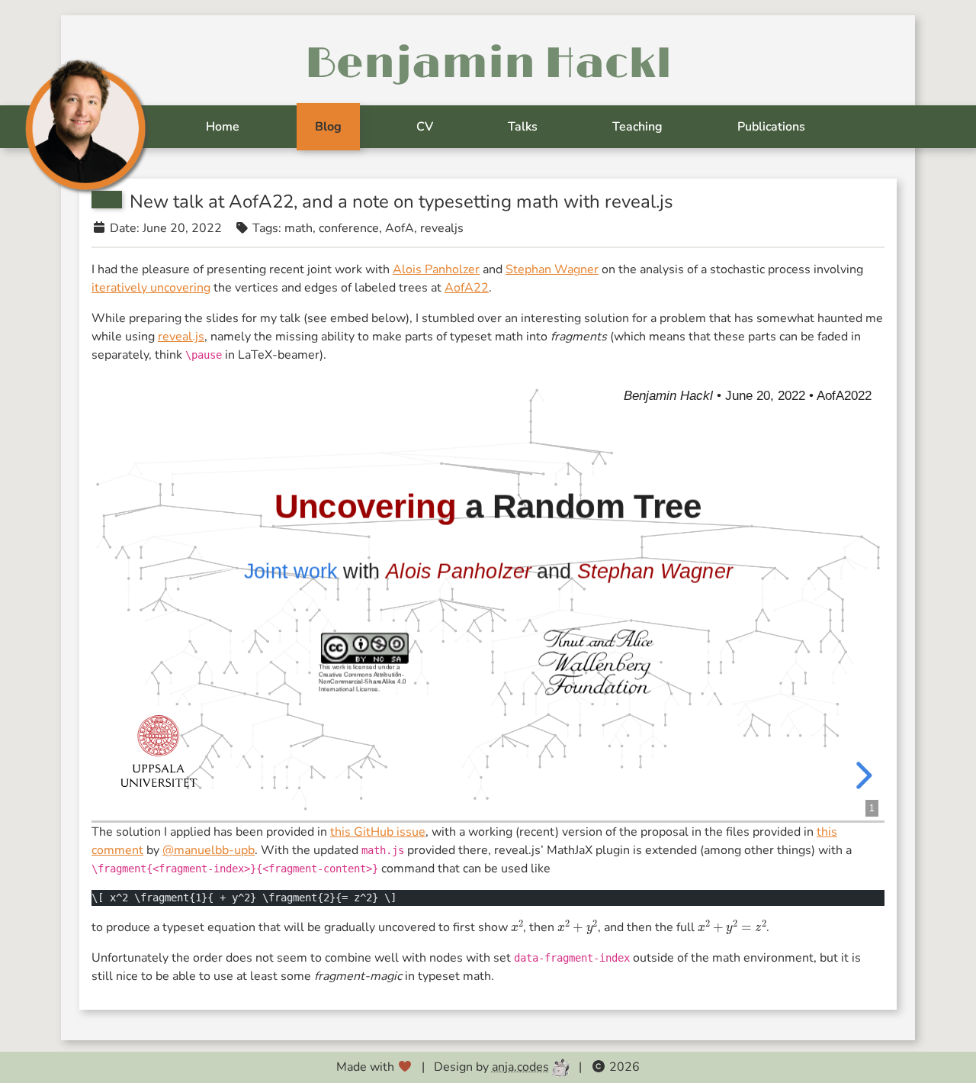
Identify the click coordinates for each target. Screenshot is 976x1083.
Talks (523, 126)
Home (222, 126)
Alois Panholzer (436, 269)
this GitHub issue (377, 832)
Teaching (637, 126)
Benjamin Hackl (488, 64)
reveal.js (181, 336)
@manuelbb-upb (208, 850)
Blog (328, 126)
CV (424, 126)
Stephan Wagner (552, 269)
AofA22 (467, 287)
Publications (771, 126)
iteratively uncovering (151, 287)
